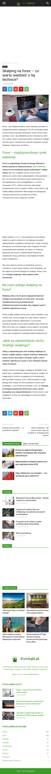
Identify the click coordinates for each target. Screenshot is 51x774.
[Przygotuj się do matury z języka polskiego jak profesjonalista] (8, 524)
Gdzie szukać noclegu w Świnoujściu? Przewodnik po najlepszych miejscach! (13, 636)
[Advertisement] (25, 33)
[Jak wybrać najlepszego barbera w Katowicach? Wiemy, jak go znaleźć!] (8, 716)
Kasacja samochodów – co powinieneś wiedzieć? (13, 429)
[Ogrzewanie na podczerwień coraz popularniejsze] (37, 600)
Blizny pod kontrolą (23, 533)
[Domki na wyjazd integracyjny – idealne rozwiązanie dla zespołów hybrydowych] (8, 453)
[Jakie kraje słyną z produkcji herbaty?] (13, 600)
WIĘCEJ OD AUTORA (30, 444)
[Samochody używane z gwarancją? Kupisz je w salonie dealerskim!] (8, 704)
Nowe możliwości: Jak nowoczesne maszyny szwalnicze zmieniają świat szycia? (38, 431)
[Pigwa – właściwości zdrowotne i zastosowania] (8, 693)
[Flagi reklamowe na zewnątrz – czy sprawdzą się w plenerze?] (8, 476)
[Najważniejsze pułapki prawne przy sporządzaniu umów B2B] (8, 464)
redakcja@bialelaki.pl (31, 674)
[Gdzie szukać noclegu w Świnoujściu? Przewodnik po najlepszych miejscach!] (13, 624)
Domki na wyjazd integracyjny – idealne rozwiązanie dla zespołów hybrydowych (30, 453)
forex (19, 237)
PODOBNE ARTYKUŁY (12, 444)
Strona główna (7, 63)
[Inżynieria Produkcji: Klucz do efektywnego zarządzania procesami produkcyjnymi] (8, 512)
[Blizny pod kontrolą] (8, 536)
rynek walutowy (38, 166)
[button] (47, 3)
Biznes (16, 63)
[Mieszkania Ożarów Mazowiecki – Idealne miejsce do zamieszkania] (8, 501)
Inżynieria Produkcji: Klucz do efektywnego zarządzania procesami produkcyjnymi (30, 512)
